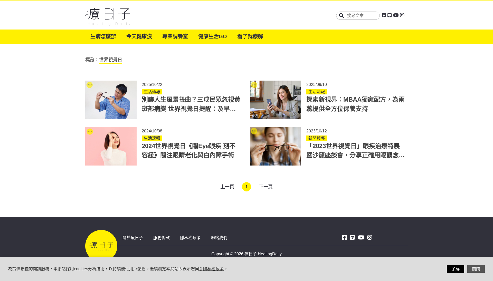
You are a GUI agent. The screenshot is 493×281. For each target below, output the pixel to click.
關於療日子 (132, 238)
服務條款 (161, 238)
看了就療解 (250, 36)
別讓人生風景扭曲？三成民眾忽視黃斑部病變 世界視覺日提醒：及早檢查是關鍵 (191, 108)
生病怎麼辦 (103, 36)
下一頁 (266, 186)
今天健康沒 (139, 36)
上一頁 (227, 186)
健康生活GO (212, 36)
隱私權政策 (190, 238)
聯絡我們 (219, 238)
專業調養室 (175, 36)
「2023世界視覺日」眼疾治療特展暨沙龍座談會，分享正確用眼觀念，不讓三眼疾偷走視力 (355, 155)
